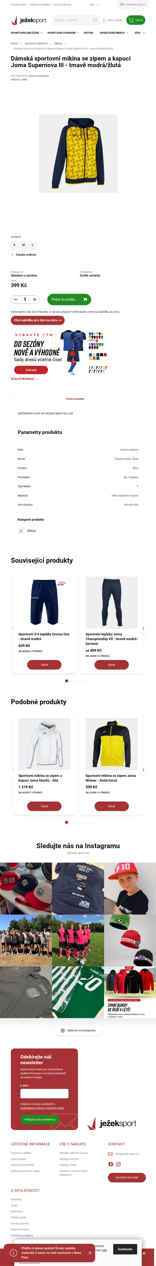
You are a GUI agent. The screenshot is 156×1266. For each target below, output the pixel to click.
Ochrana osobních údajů (25, 1170)
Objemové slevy (20, 1229)
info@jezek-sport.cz (127, 1153)
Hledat (95, 20)
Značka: (19, 79)
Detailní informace (22, 378)
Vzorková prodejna (22, 1235)
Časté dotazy (18, 1159)
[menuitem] (27, 33)
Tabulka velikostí (26, 254)
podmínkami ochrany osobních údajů (42, 1108)
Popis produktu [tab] (75, 398)
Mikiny (31, 531)
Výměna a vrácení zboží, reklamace (73, 1172)
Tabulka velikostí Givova (73, 1152)
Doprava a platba (21, 1152)
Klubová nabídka (40, 4)
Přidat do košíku (63, 299)
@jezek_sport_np (78, 853)
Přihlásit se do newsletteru (39, 1119)
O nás (14, 1205)
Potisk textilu (18, 4)
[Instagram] (118, 1163)
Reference (17, 1211)
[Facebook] (111, 1163)
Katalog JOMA (68, 1164)
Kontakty (16, 1199)
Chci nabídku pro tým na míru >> (38, 320)
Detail (44, 664)
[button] (66, 681)
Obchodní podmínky (22, 1164)
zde (104, 1250)
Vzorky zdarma (62, 4)
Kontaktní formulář (127, 1177)
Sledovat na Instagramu (81, 1030)
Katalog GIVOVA (69, 1159)
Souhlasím (125, 1249)
